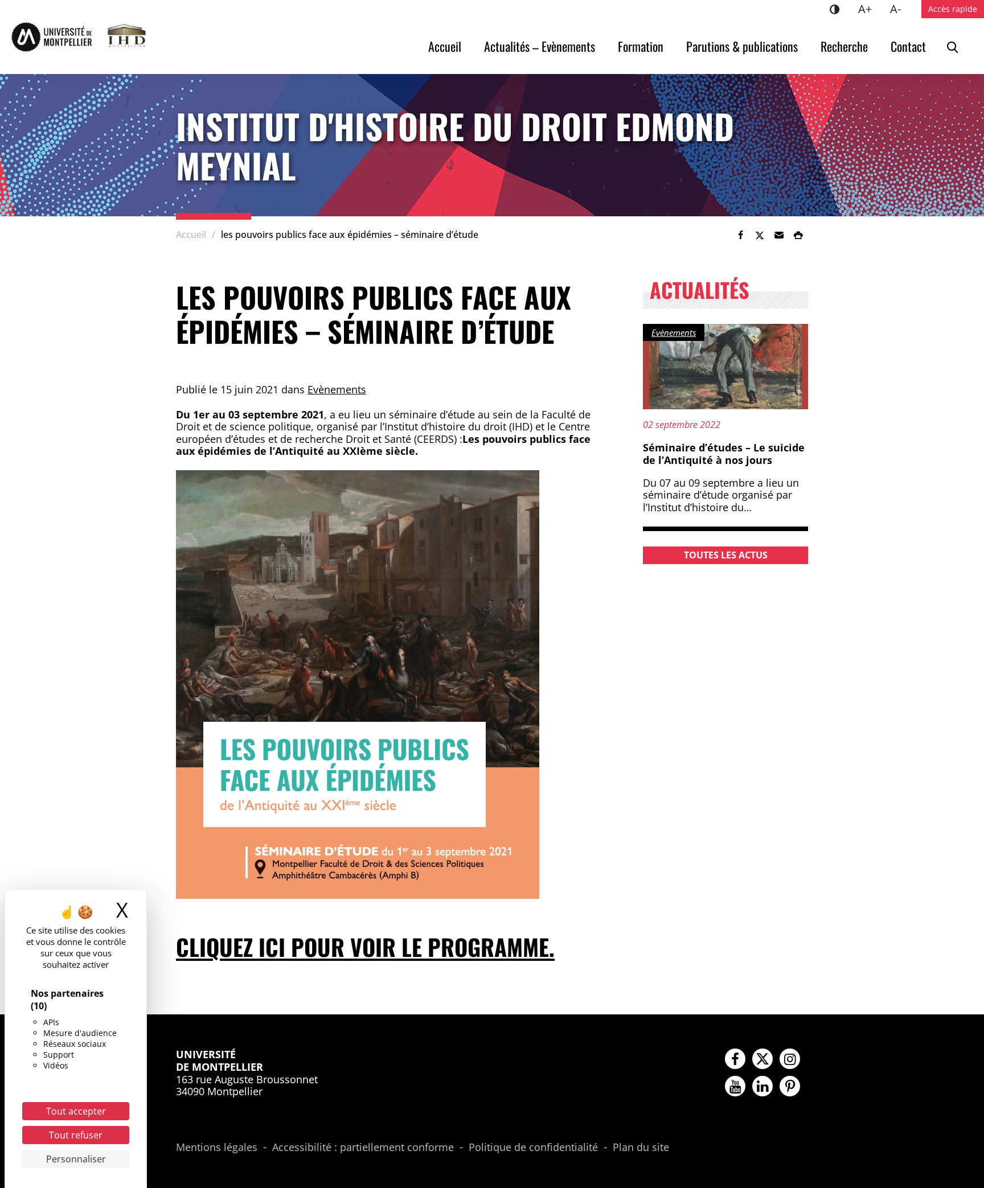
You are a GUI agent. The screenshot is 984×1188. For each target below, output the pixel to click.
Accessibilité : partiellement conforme (363, 1147)
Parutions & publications (742, 46)
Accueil (444, 46)
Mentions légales (216, 1147)
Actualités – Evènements (539, 46)
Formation (640, 46)
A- (900, 9)
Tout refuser (75, 1135)
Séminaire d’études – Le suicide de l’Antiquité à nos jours (724, 454)
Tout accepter (76, 1111)
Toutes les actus (726, 555)
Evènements (337, 389)
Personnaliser (76, 1159)
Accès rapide (952, 8)
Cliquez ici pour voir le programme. (365, 947)
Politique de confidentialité (533, 1147)
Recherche (844, 46)
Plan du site (641, 1147)
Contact (908, 46)
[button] (779, 235)
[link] (740, 235)
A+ (869, 9)
